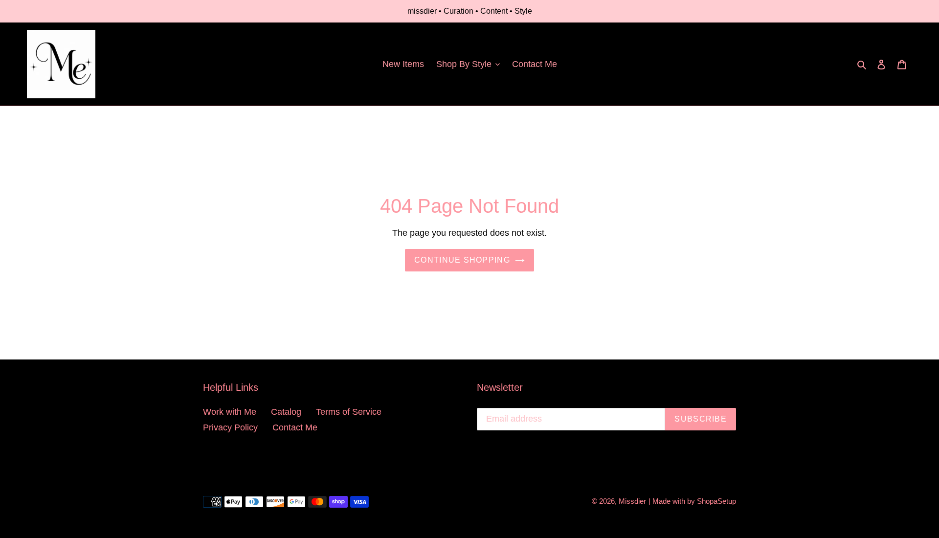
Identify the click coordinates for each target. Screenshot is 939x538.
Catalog (286, 412)
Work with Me (229, 412)
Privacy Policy (230, 427)
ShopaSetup (716, 501)
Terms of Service (348, 412)
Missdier (632, 501)
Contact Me (294, 427)
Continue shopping (462, 260)
